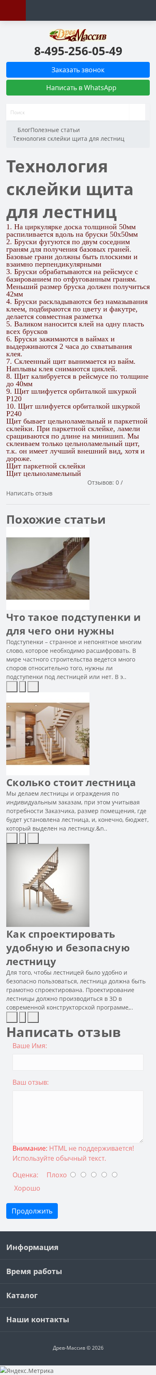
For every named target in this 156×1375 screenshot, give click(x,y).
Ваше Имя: (29, 1045)
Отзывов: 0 (103, 482)
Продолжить (32, 1211)
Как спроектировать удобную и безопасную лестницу (68, 947)
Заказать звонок (78, 69)
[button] (78, 51)
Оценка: (25, 1174)
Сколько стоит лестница (71, 782)
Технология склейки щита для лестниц (68, 138)
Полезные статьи (55, 130)
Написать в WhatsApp (80, 87)
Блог (23, 130)
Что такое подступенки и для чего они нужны (73, 623)
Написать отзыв (29, 493)
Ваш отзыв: (30, 1082)
